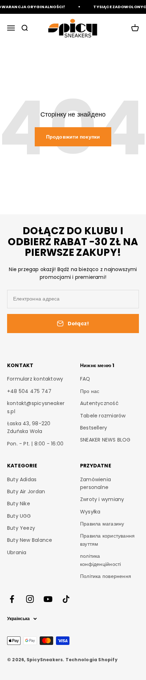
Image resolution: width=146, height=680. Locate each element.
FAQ (85, 378)
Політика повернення (105, 576)
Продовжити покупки (73, 136)
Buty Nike (18, 503)
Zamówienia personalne (95, 483)
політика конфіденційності (100, 559)
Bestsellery (93, 427)
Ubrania (16, 552)
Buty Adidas (21, 479)
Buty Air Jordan (26, 491)
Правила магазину (102, 523)
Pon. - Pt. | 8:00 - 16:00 (35, 443)
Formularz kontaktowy (35, 378)
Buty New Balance (29, 540)
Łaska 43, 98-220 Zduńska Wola (28, 427)
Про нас (89, 391)
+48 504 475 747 (29, 391)
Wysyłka (90, 511)
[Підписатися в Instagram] (30, 599)
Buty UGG (19, 515)
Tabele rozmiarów (102, 415)
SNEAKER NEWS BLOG (105, 439)
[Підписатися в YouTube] (48, 599)
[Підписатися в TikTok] (66, 599)
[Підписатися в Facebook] (12, 599)
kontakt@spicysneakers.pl (35, 407)
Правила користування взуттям (107, 539)
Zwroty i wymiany (102, 499)
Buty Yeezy (21, 528)
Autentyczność (99, 403)
